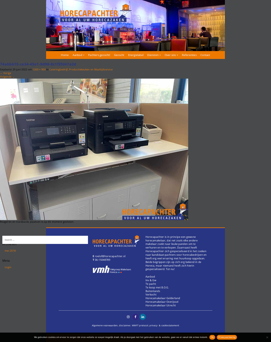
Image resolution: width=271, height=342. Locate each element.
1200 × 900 (39, 69)
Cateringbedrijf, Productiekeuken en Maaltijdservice (81, 69)
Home (65, 55)
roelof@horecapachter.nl (109, 256)
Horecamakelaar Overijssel (162, 301)
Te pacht (151, 284)
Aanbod (78, 55)
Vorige (5, 73)
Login (8, 267)
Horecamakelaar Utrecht (161, 305)
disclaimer (124, 325)
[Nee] (267, 337)
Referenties (189, 55)
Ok (212, 337)
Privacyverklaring (226, 337)
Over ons (171, 55)
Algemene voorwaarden (105, 325)
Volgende (7, 76)
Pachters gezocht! (99, 55)
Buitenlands (153, 291)
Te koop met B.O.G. (157, 287)
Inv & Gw (151, 280)
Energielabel (135, 55)
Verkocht (151, 294)
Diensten (153, 55)
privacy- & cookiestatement (164, 325)
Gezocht (119, 55)
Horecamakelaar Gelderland (163, 298)
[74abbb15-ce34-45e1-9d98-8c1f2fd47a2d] (94, 149)
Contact (205, 55)
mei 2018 (10, 250)
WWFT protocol (140, 325)
